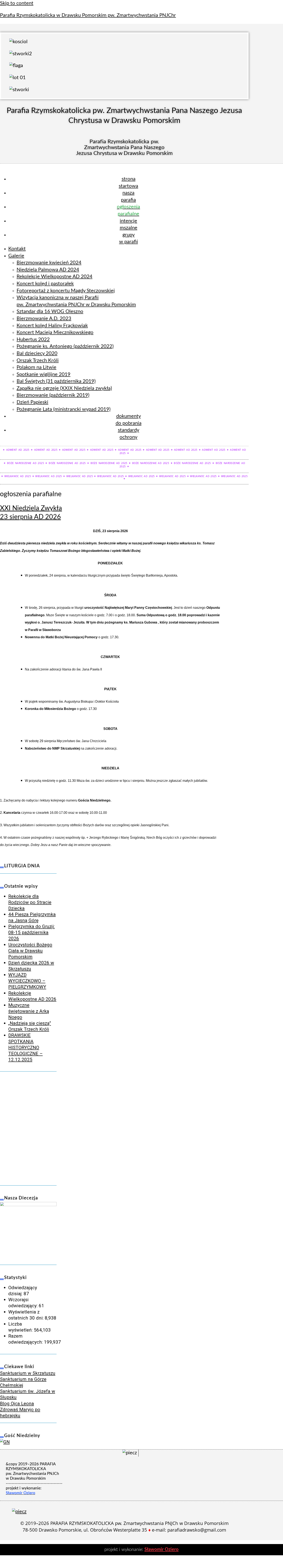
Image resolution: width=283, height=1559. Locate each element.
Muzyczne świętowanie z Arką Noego (28, 1011)
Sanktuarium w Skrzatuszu (27, 1373)
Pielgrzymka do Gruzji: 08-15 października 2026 (31, 932)
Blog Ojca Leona (17, 1403)
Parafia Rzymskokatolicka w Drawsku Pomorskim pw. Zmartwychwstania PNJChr (88, 15)
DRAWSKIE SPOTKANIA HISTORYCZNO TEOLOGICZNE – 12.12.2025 (25, 1047)
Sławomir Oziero (161, 1549)
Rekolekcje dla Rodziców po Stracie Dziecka (29, 902)
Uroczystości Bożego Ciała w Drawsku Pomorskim (30, 950)
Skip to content (16, 3)
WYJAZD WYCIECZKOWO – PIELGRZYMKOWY (27, 980)
